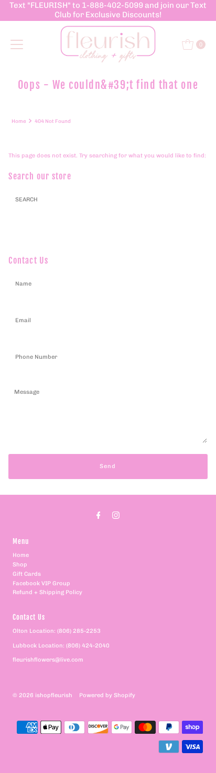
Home (19, 121)
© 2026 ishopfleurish (42, 695)
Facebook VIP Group (41, 583)
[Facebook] (98, 515)
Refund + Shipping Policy (47, 592)
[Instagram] (116, 515)
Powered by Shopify (107, 695)
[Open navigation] (17, 44)
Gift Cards (27, 574)
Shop (20, 564)
